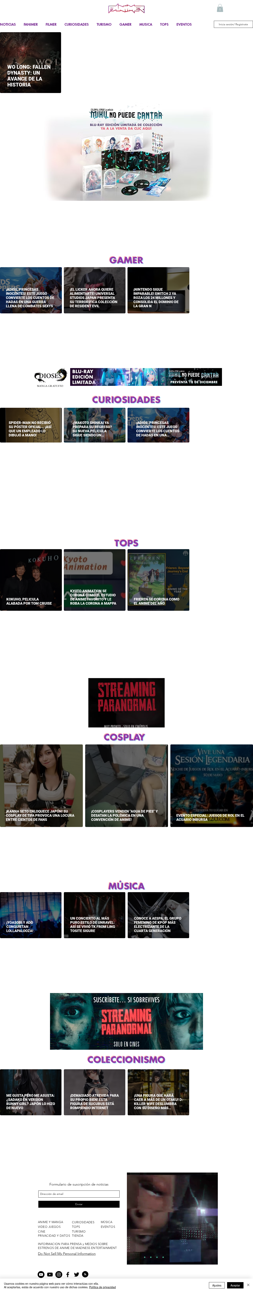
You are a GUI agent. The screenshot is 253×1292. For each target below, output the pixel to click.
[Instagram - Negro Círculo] (58, 1274)
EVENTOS (184, 24)
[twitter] (76, 1274)
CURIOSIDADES (76, 24)
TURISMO (104, 24)
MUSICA (145, 24)
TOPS (164, 24)
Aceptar (235, 1285)
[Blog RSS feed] (85, 1274)
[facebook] (67, 1274)
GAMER (125, 24)
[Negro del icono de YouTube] (49, 1274)
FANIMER (31, 24)
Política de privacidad (102, 1287)
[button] (220, 8)
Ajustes (216, 1285)
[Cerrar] (248, 1285)
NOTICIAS (8, 24)
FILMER (51, 24)
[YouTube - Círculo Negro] (41, 1274)
